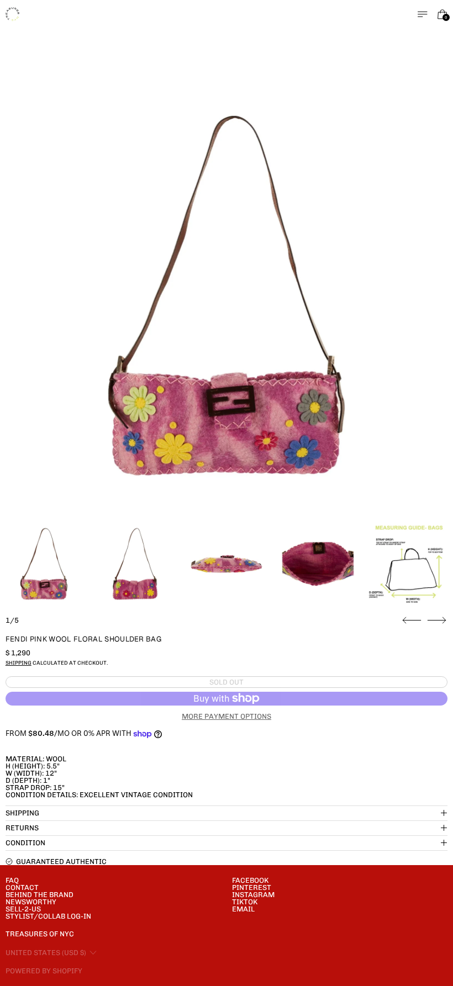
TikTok (244, 901)
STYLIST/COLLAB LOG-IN (48, 916)
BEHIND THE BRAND (39, 894)
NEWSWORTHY (31, 902)
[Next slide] (436, 620)
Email (243, 909)
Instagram (253, 894)
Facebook (250, 880)
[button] (227, 296)
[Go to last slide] (412, 620)
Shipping (18, 663)
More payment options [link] (226, 716)
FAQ (12, 880)
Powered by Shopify (44, 971)
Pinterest (251, 887)
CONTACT (22, 887)
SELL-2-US (23, 909)
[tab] (44, 564)
